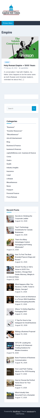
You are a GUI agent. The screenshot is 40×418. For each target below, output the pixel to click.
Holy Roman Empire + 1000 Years (19, 65)
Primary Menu (7, 23)
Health (9, 164)
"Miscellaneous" (13, 134)
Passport (10, 190)
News (7, 62)
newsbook (30, 411)
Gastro (9, 160)
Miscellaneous (12, 182)
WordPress (16, 411)
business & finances (14, 149)
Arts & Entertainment (14, 138)
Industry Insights (12, 168)
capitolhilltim (24, 68)
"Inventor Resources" (14, 131)
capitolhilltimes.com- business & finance (21, 153)
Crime (9, 157)
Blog (8, 142)
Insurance (10, 171)
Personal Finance (13, 193)
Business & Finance (14, 146)
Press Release (12, 197)
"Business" (11, 127)
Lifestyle (10, 179)
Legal (9, 175)
